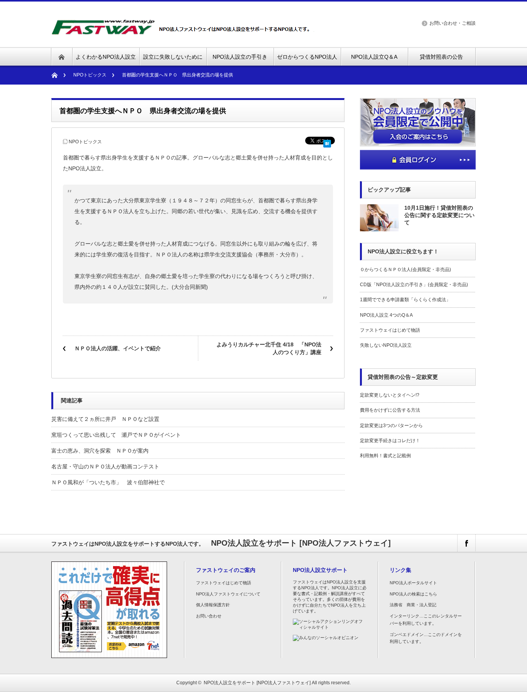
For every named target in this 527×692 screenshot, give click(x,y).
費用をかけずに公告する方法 (390, 410)
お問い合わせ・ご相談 (452, 23)
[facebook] (466, 543)
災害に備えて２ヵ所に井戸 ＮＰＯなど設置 (105, 419)
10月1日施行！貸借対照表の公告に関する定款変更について (439, 215)
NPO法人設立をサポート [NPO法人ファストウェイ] (257, 682)
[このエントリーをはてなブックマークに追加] (327, 142)
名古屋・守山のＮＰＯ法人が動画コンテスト (105, 466)
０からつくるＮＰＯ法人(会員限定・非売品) (405, 269)
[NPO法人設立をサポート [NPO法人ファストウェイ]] (183, 30)
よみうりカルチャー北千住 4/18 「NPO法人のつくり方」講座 (268, 348)
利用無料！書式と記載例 (385, 455)
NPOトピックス (89, 75)
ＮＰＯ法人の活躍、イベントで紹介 (117, 348)
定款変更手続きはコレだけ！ (390, 440)
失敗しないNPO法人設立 (386, 345)
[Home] (58, 75)
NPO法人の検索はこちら (413, 594)
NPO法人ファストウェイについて (228, 594)
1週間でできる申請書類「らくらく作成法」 (405, 299)
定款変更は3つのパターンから (391, 425)
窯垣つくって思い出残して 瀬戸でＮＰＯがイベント (116, 435)
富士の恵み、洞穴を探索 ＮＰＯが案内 (100, 451)
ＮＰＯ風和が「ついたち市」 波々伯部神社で (108, 482)
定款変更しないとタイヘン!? (389, 395)
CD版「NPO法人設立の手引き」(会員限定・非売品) (414, 284)
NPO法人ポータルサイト (413, 582)
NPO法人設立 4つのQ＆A (386, 315)
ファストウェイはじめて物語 (390, 330)
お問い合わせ (208, 616)
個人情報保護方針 (213, 604)
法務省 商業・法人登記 (413, 604)
